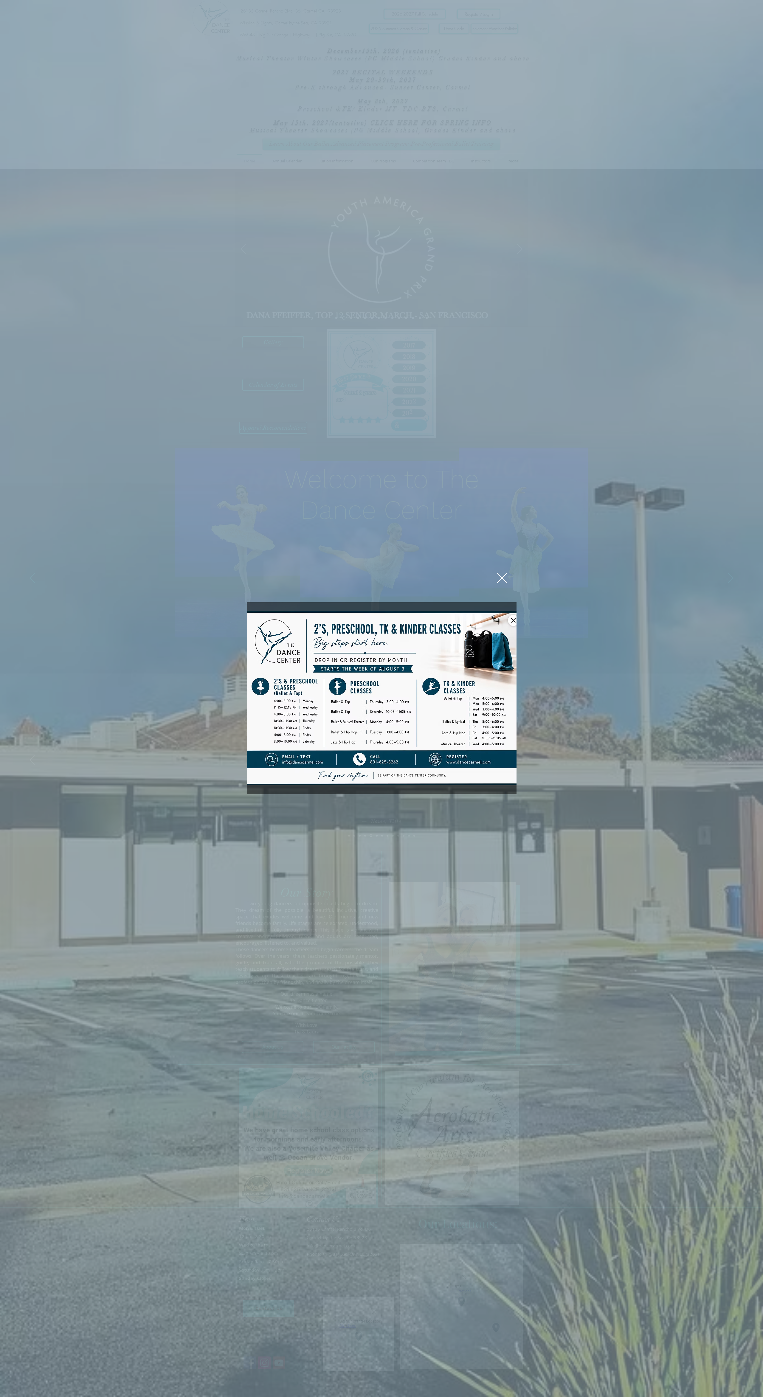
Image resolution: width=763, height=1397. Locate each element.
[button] (502, 578)
